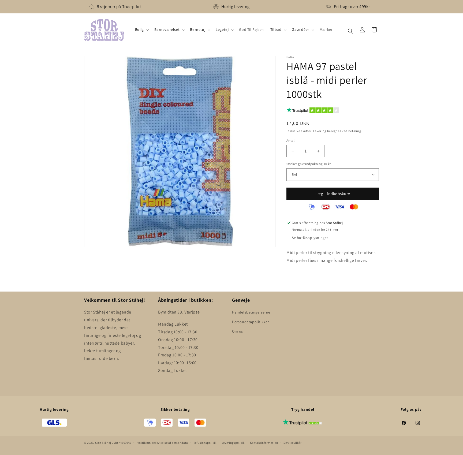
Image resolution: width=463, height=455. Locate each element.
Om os (237, 331)
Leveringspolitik (233, 443)
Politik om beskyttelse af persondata (162, 443)
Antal (290, 140)
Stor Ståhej (103, 443)
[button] (141, 29)
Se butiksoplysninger (310, 237)
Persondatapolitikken (251, 321)
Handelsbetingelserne (251, 312)
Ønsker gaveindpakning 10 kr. (308, 164)
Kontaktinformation (264, 443)
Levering (319, 131)
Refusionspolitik (204, 443)
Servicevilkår (292, 443)
